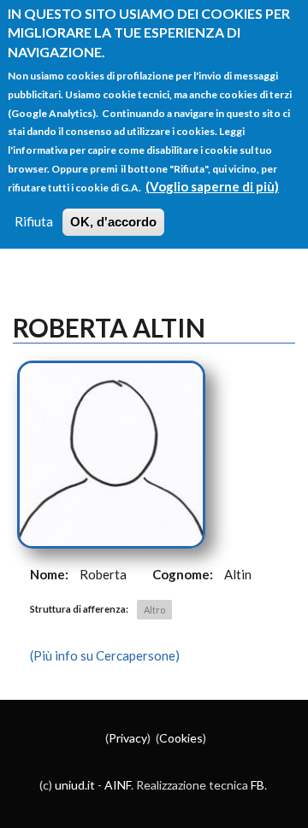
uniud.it (75, 785)
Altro (154, 609)
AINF (117, 785)
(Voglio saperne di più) (212, 186)
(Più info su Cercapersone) (105, 655)
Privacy (128, 738)
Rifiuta (34, 221)
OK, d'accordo (113, 221)
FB (257, 785)
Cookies (181, 738)
